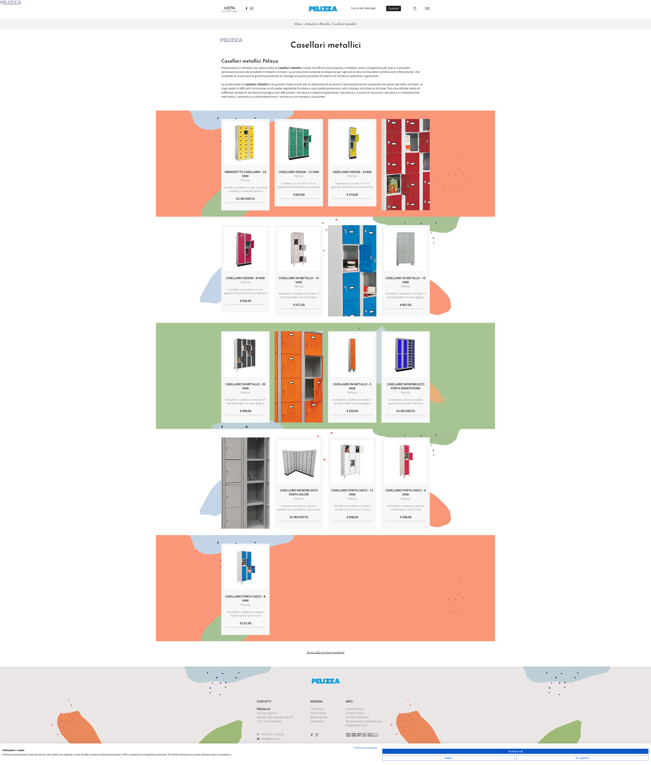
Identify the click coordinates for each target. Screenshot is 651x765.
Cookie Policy (354, 709)
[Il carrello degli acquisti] (414, 8)
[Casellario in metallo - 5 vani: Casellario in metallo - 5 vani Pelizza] (352, 355)
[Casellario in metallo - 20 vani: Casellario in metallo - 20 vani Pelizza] (245, 355)
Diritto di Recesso (357, 717)
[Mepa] (229, 9)
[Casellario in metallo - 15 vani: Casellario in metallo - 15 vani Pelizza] (405, 249)
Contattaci (317, 721)
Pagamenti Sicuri (357, 725)
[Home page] (323, 8)
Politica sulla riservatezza (365, 747)
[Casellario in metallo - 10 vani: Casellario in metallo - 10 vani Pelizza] (298, 249)
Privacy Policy (355, 713)
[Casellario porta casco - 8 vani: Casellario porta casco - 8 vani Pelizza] (245, 567)
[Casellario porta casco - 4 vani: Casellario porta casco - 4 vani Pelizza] (405, 461)
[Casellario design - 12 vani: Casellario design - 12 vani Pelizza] (298, 143)
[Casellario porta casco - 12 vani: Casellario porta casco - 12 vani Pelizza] (352, 461)
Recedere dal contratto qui (363, 721)
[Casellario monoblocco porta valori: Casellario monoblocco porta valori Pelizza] (298, 461)
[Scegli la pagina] (427, 8)
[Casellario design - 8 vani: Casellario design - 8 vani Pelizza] (245, 249)
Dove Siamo (318, 713)
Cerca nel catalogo (363, 8)
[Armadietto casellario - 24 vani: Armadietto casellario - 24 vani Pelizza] (245, 143)
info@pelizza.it (271, 739)
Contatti (393, 8)
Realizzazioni (319, 717)
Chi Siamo (317, 709)
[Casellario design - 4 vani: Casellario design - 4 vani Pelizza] (352, 143)
